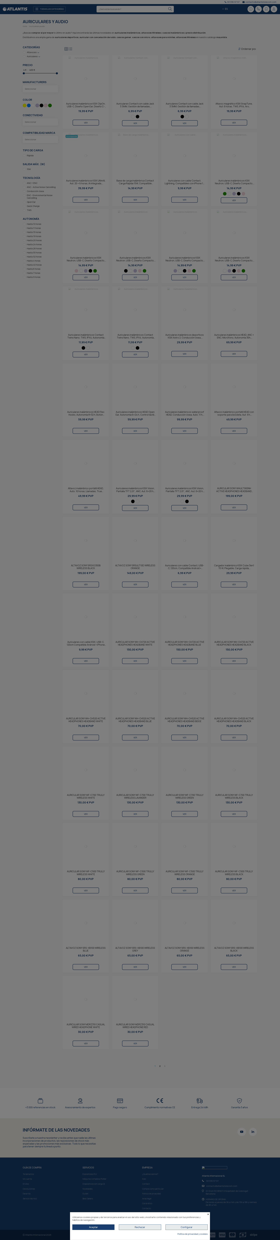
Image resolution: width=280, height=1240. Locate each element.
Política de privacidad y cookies (192, 1234)
